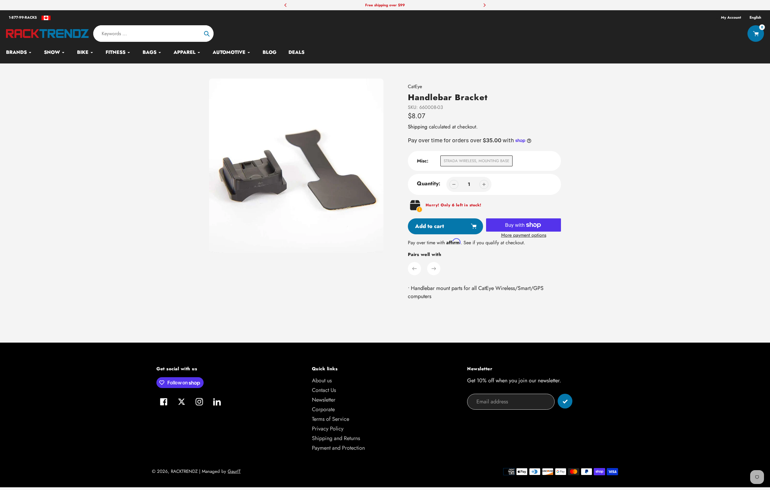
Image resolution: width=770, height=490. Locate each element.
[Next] (484, 5)
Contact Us (324, 390)
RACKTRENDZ (184, 471)
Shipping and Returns (336, 438)
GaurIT (234, 471)
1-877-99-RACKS (23, 17)
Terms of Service (330, 419)
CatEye (415, 86)
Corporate (323, 409)
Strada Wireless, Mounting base (476, 161)
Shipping (417, 126)
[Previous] (286, 5)
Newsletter (323, 400)
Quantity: (428, 183)
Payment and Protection (338, 448)
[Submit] (565, 401)
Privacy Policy (327, 429)
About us (322, 380)
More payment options (523, 235)
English (755, 17)
